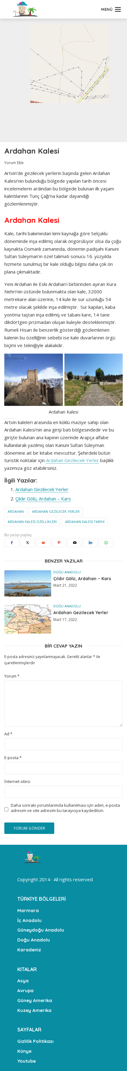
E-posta (13, 757)
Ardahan (16, 511)
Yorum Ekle (14, 162)
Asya (23, 981)
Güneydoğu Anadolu (40, 930)
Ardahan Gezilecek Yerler (72, 460)
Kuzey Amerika (34, 1010)
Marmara (28, 910)
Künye (24, 1051)
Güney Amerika (34, 1000)
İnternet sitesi (17, 781)
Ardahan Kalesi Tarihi (84, 521)
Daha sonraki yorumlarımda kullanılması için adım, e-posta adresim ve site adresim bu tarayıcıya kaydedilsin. (65, 808)
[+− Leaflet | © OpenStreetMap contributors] (63, 80)
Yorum (11, 676)
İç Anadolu (29, 920)
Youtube (26, 1061)
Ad (8, 734)
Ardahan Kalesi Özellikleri (32, 521)
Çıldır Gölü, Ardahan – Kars (43, 498)
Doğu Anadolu (67, 572)
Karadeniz (29, 950)
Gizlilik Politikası (35, 1041)
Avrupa (25, 990)
